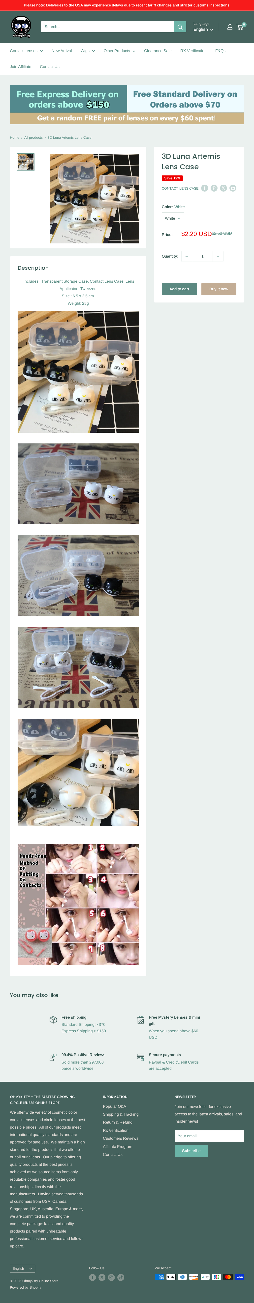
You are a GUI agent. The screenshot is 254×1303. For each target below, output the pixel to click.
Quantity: (170, 256)
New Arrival (62, 51)
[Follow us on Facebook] (92, 1277)
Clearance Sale (158, 51)
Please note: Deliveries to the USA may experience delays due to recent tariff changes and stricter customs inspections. (127, 5)
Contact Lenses (23, 51)
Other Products (117, 51)
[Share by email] (232, 188)
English (18, 1268)
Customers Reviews (120, 1138)
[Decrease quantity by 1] (187, 256)
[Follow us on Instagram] (111, 1277)
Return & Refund (117, 1122)
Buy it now (218, 289)
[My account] (229, 27)
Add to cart (179, 289)
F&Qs (220, 51)
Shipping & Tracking (121, 1114)
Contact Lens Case (180, 188)
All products (33, 137)
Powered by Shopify (25, 1287)
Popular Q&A (114, 1106)
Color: (173, 207)
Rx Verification (115, 1130)
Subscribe (191, 1151)
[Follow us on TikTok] (120, 1277)
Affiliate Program (117, 1146)
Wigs (85, 51)
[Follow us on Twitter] (101, 1277)
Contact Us (50, 67)
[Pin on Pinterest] (214, 188)
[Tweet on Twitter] (223, 188)
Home (14, 137)
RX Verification (193, 51)
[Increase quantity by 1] (218, 256)
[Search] (180, 26)
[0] (240, 27)
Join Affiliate (20, 67)
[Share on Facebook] (204, 188)
